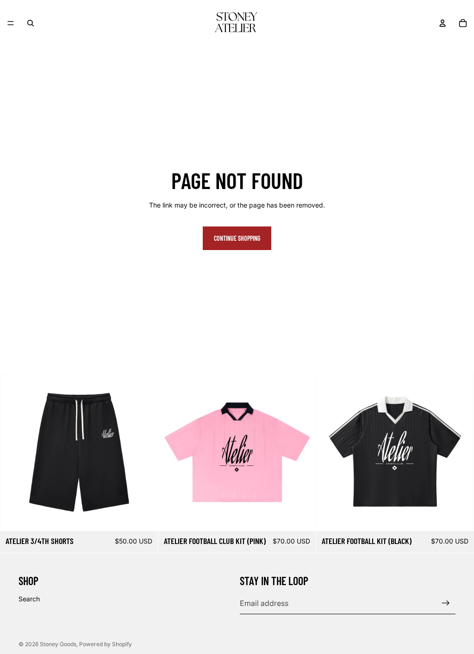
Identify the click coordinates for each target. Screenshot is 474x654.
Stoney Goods (58, 644)
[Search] (30, 23)
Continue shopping (237, 238)
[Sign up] (445, 603)
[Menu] (10, 23)
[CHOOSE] (143, 516)
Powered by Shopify (105, 644)
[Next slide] (144, 452)
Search (29, 599)
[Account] (442, 23)
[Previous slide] (14, 452)
